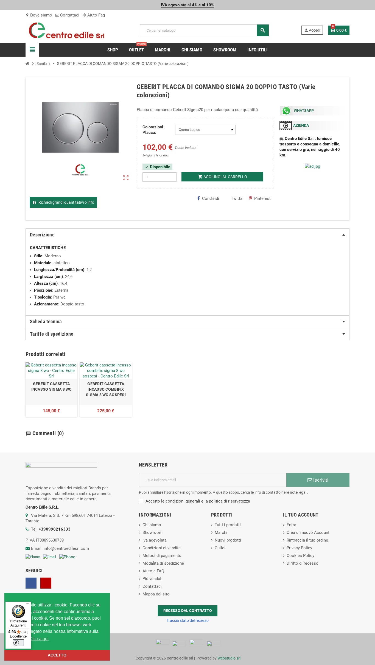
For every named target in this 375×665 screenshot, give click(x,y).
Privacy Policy (299, 547)
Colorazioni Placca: (152, 130)
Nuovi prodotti (228, 540)
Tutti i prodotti (228, 524)
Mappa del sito (156, 594)
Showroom (152, 532)
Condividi (210, 198)
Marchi (221, 532)
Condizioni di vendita (161, 547)
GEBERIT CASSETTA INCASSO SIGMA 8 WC (51, 386)
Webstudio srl (228, 658)
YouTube (45, 583)
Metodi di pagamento (161, 555)
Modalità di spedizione (163, 563)
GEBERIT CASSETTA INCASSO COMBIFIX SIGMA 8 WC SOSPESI (106, 389)
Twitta (236, 198)
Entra (291, 524)
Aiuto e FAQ (153, 571)
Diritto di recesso (302, 563)
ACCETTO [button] (57, 655)
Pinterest (262, 198)
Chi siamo (151, 524)
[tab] (187, 235)
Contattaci (69, 15)
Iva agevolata (154, 540)
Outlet (220, 547)
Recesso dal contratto (187, 610)
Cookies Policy (300, 555)
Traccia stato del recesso (188, 620)
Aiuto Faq (94, 15)
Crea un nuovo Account (308, 532)
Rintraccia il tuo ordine (307, 540)
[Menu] (27, 605)
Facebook (31, 583)
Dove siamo (39, 15)
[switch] (18, 642)
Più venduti (152, 578)
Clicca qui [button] (39, 638)
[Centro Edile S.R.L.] (67, 29)
